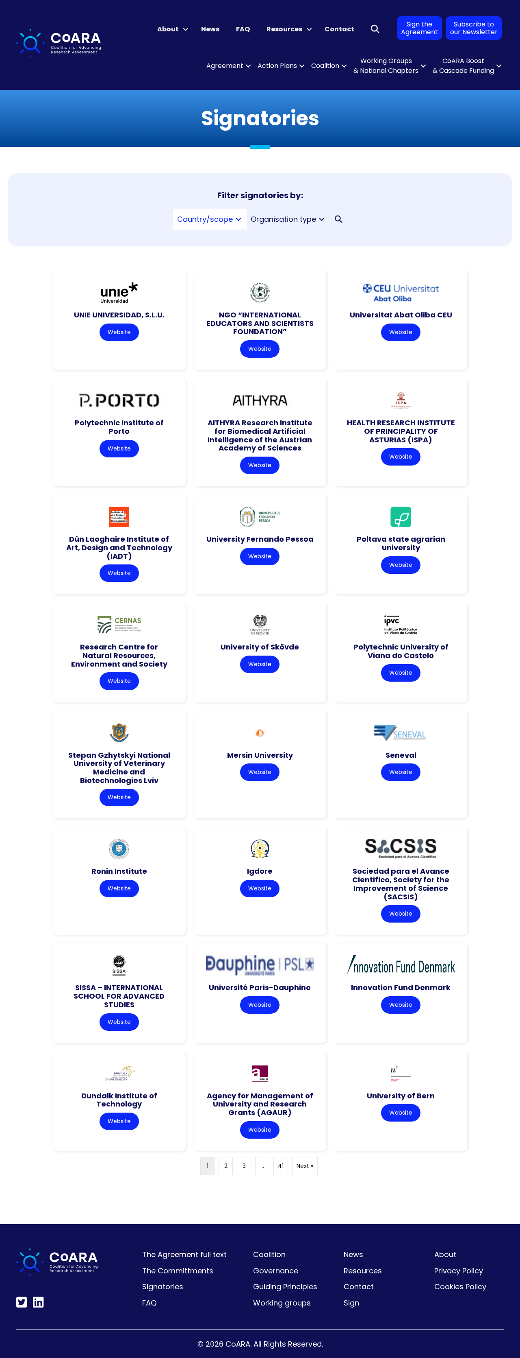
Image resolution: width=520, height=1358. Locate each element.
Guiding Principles (285, 1286)
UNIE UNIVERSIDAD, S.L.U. (119, 315)
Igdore (260, 871)
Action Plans (277, 65)
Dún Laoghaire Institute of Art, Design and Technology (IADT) (119, 547)
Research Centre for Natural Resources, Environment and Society (119, 655)
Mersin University (260, 755)
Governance (275, 1271)
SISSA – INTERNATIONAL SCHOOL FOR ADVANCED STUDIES (119, 995)
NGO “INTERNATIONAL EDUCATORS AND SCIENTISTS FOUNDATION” (260, 323)
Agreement (224, 65)
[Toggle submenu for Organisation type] (322, 219)
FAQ (243, 29)
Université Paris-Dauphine (260, 987)
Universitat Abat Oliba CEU (401, 315)
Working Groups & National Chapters (385, 65)
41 (281, 1166)
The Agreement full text (184, 1254)
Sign (351, 1303)
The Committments (177, 1271)
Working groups (282, 1303)
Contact (339, 29)
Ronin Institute (119, 871)
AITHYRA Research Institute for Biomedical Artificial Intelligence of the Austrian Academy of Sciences (260, 435)
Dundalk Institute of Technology (119, 1100)
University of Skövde (260, 647)
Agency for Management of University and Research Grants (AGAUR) (260, 1104)
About (168, 29)
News (210, 29)
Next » (305, 1166)
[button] (186, 29)
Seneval (401, 755)
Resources (284, 29)
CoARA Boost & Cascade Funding (463, 65)
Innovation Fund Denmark (401, 987)
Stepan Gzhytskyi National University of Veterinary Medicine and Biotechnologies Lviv (119, 767)
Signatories (162, 1286)
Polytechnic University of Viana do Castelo (400, 651)
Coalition (325, 65)
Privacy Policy (458, 1271)
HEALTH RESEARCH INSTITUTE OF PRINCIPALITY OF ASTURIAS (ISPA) (401, 431)
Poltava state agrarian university (401, 543)
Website (119, 332)
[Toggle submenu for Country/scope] (238, 219)
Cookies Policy (460, 1286)
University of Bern (401, 1096)
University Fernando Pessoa (260, 539)
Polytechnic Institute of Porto (119, 427)
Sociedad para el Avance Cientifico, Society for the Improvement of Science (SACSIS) (400, 883)
